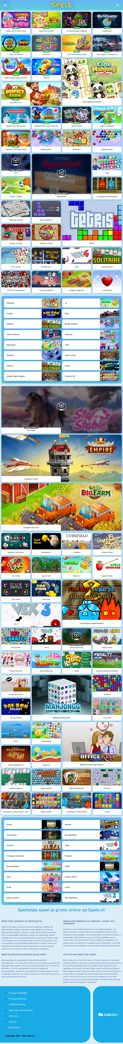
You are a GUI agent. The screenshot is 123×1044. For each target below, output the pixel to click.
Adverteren (14, 1027)
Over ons (13, 1016)
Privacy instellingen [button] (18, 993)
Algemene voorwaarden (21, 1010)
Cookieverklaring (17, 1004)
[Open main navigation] (5, 5)
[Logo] (61, 5)
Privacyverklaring (17, 998)
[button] (117, 5)
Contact (12, 1021)
